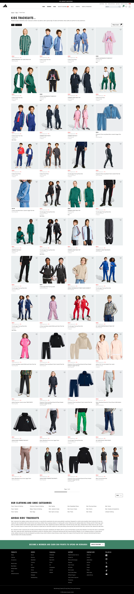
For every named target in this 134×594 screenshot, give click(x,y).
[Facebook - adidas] (114, 555)
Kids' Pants (70, 511)
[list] (61, 25)
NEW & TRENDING (86, 6)
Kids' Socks (108, 506)
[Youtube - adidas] (114, 574)
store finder (102, 3)
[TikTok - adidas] (114, 570)
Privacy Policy (67, 588)
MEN (43, 6)
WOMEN (49, 6)
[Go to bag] (129, 6)
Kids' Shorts (89, 509)
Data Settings (57, 588)
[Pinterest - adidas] (114, 567)
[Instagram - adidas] (114, 559)
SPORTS (78, 6)
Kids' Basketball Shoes (73, 506)
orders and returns (111, 3)
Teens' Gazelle (14, 509)
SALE (72, 6)
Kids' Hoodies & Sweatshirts (112, 509)
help (106, 3)
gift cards (118, 3)
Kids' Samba (52, 506)
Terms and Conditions (75, 588)
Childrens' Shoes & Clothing (37, 506)
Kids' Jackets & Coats (54, 509)
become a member (124, 3)
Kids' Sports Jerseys (54, 511)
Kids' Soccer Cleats (72, 509)
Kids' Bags (32, 511)
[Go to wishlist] (126, 6)
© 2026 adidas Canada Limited (67, 592)
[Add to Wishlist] (36, 29)
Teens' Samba (14, 511)
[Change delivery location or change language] (129, 4)
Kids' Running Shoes (91, 506)
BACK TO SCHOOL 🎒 (63, 6)
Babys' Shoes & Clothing (36, 509)
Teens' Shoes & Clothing (17, 506)
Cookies (62, 588)
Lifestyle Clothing (109, 511)
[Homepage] (5, 6)
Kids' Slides (89, 511)
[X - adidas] (114, 563)
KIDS (54, 6)
